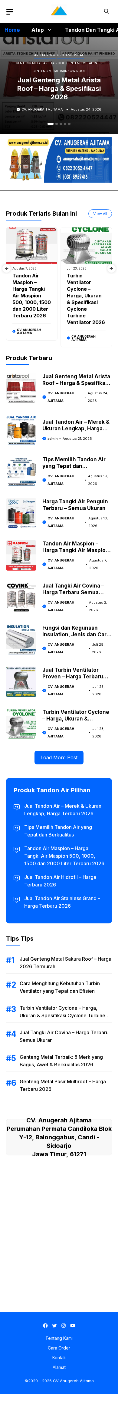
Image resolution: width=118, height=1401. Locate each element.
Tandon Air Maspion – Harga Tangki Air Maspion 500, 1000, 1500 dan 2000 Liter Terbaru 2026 (31, 296)
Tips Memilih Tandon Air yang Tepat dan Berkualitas (74, 466)
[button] (106, 11)
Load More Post (59, 757)
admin (52, 438)
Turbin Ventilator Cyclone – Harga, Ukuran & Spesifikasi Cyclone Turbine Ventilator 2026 (62, 1015)
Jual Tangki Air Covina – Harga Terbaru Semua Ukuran (73, 592)
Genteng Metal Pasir (84, 63)
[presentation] (6, 268)
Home (12, 30)
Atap (37, 30)
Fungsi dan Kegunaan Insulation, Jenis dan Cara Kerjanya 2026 (76, 634)
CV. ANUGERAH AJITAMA (42, 109)
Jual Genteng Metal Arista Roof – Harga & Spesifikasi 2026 (59, 88)
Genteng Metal (70, 55)
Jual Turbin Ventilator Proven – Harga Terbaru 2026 (72, 676)
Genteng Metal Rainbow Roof (59, 71)
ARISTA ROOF (45, 55)
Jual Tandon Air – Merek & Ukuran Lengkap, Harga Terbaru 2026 (76, 428)
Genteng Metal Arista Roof (40, 63)
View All (100, 213)
